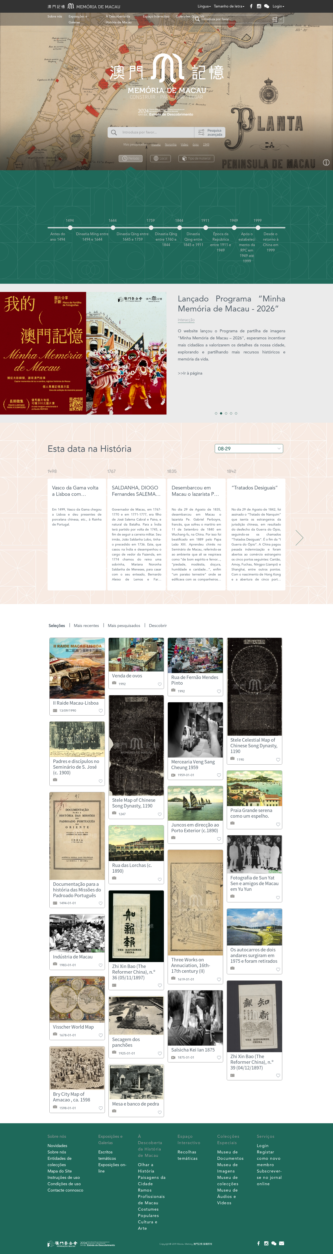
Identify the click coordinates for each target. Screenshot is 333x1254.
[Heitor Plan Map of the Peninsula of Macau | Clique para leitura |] (326, 164)
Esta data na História (90, 448)
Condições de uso (64, 1183)
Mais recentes (86, 625)
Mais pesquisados (124, 625)
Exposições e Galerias (78, 19)
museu (156, 144)
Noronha (170, 144)
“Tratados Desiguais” (255, 488)
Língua (203, 6)
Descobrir (158, 625)
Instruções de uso (64, 1177)
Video (184, 144)
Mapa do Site (60, 1171)
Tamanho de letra (228, 6)
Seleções (57, 625)
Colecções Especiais (190, 16)
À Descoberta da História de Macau (119, 19)
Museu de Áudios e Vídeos (227, 1196)
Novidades (57, 1145)
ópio (196, 144)
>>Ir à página (190, 373)
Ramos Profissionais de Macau (151, 1196)
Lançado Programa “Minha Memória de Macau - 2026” (231, 303)
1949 (206, 144)
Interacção (186, 320)
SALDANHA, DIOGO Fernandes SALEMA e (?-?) (136, 494)
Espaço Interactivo (156, 16)
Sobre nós (55, 16)
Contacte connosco (65, 1190)
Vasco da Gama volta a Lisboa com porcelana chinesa (75, 494)
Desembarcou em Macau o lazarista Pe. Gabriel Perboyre (195, 494)
